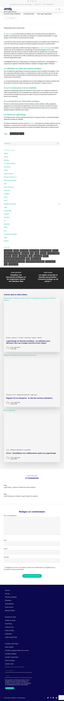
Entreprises (8, 600)
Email (6, 548)
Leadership (43, 253)
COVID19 (16, 250)
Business (6, 160)
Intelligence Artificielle (32, 204)
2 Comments (12, 18)
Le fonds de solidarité (53, 253)
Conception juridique (9, 163)
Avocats (7, 593)
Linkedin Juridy (9, 664)
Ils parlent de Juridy (10, 617)
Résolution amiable (36, 258)
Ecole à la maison (9, 187)
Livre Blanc (7, 217)
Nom (5, 540)
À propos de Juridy (10, 620)
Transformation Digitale (10, 234)
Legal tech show (23, 256)
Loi (5, 220)
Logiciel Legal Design (11, 637)
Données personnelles (10, 180)
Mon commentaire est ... (11, 515)
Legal (42, 14)
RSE (5, 231)
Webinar (6, 241)
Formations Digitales (10, 653)
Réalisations (8, 633)
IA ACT (6, 200)
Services (7, 590)
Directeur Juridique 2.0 (10, 177)
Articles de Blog (9, 630)
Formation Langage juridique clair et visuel (17, 650)
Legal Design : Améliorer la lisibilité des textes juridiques (20, 487)
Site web (6, 557)
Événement (7, 190)
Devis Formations (10, 660)
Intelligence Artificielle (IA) (23, 394)
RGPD (5, 227)
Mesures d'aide (38, 256)
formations (32, 123)
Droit (38, 14)
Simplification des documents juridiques (14, 261)
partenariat (7, 224)
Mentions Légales (10, 610)
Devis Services (9, 607)
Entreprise (55, 250)
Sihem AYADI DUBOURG (13, 14)
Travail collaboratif (50, 261)
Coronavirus (7, 167)
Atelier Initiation (9, 647)
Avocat (6, 156)
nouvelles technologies (44, 48)
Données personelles (46, 250)
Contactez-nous (9, 627)
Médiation (45, 256)
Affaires (6, 153)
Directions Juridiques (11, 597)
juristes (22, 133)
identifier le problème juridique (12, 253)
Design (6, 170)
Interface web (25, 253)
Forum (5, 197)
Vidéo (5, 237)
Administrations (9, 603)
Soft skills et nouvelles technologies (35, 261)
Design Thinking (8, 173)
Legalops (6, 214)
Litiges (30, 256)
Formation (6, 193)
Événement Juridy (13, 264)
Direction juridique (34, 250)
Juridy (31, 253)
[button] (59, 9)
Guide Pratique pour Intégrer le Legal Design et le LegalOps (21, 496)
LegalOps (14, 256)
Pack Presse (8, 623)
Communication (14, 133)
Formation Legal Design (11, 643)
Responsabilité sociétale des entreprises (14, 258)
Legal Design (48, 14)
